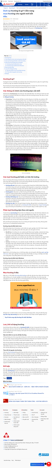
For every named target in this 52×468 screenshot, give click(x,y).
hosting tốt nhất (25, 327)
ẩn (10, 55)
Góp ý (13, 460)
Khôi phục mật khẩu (45, 419)
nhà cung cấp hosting (20, 275)
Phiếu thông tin (18, 460)
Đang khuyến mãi (17, 1)
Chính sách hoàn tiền (16, 421)
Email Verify (35, 412)
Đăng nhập (44, 416)
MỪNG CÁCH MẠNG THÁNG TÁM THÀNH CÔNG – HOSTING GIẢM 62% (28, 401)
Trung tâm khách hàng (47, 1)
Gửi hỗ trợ (25, 415)
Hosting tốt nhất (26, 205)
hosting (9, 378)
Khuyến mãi (26, 419)
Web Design (7, 419)
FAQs (24, 412)
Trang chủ (5, 8)
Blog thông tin (12, 8)
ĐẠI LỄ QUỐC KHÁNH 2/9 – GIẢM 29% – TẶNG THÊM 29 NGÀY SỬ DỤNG (29, 387)
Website (40, 4)
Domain (6, 417)
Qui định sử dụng (16, 417)
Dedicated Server (7, 422)
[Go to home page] (8, 4)
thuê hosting (11, 352)
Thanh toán (10, 1)
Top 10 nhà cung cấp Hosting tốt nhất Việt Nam (18, 317)
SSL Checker (35, 417)
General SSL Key (35, 420)
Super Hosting (42, 205)
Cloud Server (7, 415)
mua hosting (13, 213)
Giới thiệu (5, 1)
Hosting (6, 412)
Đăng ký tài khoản (44, 413)
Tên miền (36, 4)
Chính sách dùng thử (16, 425)
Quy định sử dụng (7, 460)
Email (44, 4)
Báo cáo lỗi (26, 417)
